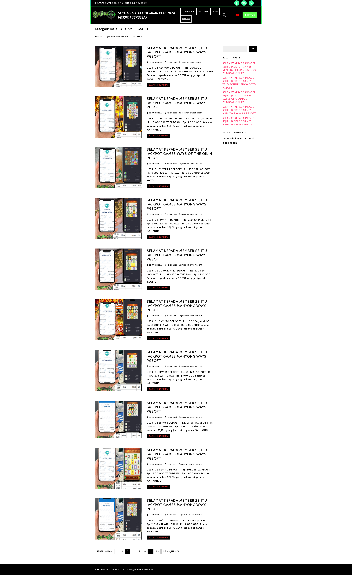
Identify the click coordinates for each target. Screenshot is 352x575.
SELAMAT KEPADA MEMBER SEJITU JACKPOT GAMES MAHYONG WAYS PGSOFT (177, 52)
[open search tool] (224, 15)
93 (157, 551)
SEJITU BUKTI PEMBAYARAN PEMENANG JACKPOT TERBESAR (147, 15)
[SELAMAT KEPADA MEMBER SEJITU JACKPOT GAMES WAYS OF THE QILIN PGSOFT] (118, 167)
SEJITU (119, 569)
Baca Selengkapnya (158, 85)
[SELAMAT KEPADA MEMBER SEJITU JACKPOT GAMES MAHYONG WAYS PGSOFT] (118, 66)
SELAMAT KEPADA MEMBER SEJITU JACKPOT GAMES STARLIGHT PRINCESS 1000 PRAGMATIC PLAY (239, 68)
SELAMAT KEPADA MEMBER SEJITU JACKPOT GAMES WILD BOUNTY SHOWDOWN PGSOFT (239, 82)
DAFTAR (251, 15)
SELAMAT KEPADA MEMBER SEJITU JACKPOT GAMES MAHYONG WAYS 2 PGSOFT (239, 110)
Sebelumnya (104, 551)
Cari (253, 48)
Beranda (99, 37)
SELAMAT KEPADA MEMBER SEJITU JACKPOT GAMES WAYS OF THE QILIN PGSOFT (179, 153)
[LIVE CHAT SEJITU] (244, 3)
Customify (148, 569)
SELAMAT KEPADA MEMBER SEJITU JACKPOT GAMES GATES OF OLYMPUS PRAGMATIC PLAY (239, 97)
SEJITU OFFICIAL (155, 62)
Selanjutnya (171, 551)
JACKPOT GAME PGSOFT (117, 37)
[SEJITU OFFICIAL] (236, 3)
